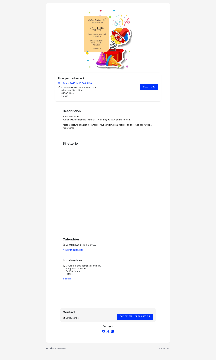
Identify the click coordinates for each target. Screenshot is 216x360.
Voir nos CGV (164, 348)
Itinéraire (67, 279)
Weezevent (61, 348)
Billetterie (149, 87)
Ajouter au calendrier (73, 250)
